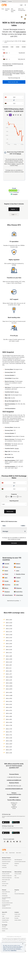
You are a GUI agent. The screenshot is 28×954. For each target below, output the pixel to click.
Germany (18, 567)
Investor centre (17, 914)
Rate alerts (4, 881)
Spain (6, 577)
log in (22, 73)
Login (21, 5)
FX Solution (4, 865)
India (17, 584)
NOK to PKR (9, 707)
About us (3, 914)
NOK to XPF (9, 749)
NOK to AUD (9, 622)
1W (10, 115)
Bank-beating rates (14, 317)
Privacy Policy (4, 922)
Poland (6, 574)
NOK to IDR (9, 665)
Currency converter (5, 873)
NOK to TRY (9, 732)
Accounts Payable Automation (20, 861)
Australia (7, 563)
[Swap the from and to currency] (14, 100)
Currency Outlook (18, 873)
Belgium (18, 563)
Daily (9, 496)
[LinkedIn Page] (8, 841)
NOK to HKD (9, 659)
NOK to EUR (9, 649)
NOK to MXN (9, 686)
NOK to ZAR (9, 752)
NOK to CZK (9, 640)
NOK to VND (9, 740)
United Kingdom (9, 595)
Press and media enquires (19, 893)
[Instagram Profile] (20, 841)
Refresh (23, 41)
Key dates (16, 918)
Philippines (19, 588)
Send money (4, 893)
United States (19, 595)
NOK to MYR (9, 689)
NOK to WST (9, 743)
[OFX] (4, 5)
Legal (3, 916)
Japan (17, 570)
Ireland (6, 570)
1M (13, 115)
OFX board (4, 926)
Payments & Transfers (6, 861)
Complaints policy (5, 920)
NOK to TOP (9, 729)
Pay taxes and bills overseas (7, 902)
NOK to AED (9, 619)
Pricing (16, 865)
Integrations (17, 863)
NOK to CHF (9, 631)
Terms (25, 951)
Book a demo (18, 852)
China (17, 581)
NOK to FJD (9, 652)
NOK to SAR (9, 713)
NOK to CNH (9, 634)
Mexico (6, 588)
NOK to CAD (9, 628)
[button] (12, 47)
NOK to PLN (9, 710)
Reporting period (14, 500)
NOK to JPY (9, 674)
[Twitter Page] (11, 841)
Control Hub (4, 867)
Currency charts (5, 883)
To (3, 56)
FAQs (7, 852)
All (20, 115)
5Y (18, 115)
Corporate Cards (5, 863)
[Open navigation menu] (25, 5)
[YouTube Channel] (17, 841)
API (15, 891)
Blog (15, 875)
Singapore (7, 591)
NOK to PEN (9, 698)
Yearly (20, 496)
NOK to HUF (9, 662)
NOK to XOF (9, 746)
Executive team (5, 928)
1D (7, 115)
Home (3, 8)
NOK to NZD (9, 692)
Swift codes (4, 885)
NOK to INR (9, 671)
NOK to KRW (9, 677)
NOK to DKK (9, 643)
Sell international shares (6, 907)
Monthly (14, 496)
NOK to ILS (8, 668)
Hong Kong (7, 584)
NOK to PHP (9, 704)
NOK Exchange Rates (13, 10)
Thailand (18, 577)
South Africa (19, 591)
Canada (6, 581)
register (17, 73)
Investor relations (18, 920)
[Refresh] (3, 41)
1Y (15, 115)
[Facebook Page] (4, 841)
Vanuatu (17, 448)
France (6, 567)
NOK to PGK (9, 701)
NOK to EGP (9, 646)
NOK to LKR (9, 680)
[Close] (22, 943)
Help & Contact (12, 852)
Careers (3, 930)
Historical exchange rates (7, 877)
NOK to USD (9, 737)
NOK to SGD (9, 722)
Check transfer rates (6, 879)
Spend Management (18, 859)
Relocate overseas (5, 900)
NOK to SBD (9, 716)
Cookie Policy (13, 950)
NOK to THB (9, 725)
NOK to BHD (9, 625)
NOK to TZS (9, 735)
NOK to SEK (9, 719)
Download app (4, 895)
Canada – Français (5, 918)
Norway (17, 392)
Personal (10, 1)
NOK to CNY (9, 637)
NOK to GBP (9, 656)
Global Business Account (6, 859)
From (4, 49)
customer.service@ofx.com (14, 780)
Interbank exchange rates (7, 875)
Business (4, 1)
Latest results (17, 916)
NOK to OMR (9, 695)
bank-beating (21, 32)
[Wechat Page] (14, 841)
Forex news (17, 877)
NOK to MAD (9, 683)
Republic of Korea (20, 574)
